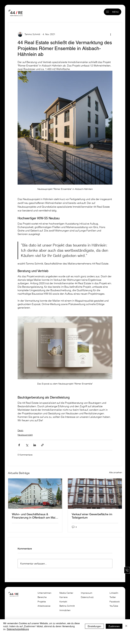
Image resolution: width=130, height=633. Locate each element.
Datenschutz (87, 597)
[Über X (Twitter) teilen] (26, 445)
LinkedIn (114, 593)
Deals (20, 430)
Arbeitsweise (44, 606)
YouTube (114, 606)
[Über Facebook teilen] (19, 445)
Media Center (66, 593)
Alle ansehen (115, 472)
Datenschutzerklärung (18, 629)
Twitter (113, 597)
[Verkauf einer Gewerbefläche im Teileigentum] (95, 493)
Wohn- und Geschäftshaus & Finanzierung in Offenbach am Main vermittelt (34, 516)
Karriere (63, 597)
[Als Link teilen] (42, 445)
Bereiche (42, 597)
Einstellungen (94, 626)
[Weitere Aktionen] (110, 34)
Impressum (87, 593)
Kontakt (63, 601)
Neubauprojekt (25, 434)
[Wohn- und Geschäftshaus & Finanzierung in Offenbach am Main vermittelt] (35, 493)
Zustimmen (114, 626)
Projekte (42, 601)
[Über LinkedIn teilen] (34, 445)
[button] (107, 12)
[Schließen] (126, 626)
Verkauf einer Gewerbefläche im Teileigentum (92, 516)
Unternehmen (44, 593)
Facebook (115, 601)
